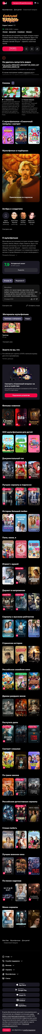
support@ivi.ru (25, 74)
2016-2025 (9, 29)
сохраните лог (28, 72)
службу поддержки (29, 1030)
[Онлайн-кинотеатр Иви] (5, 3)
